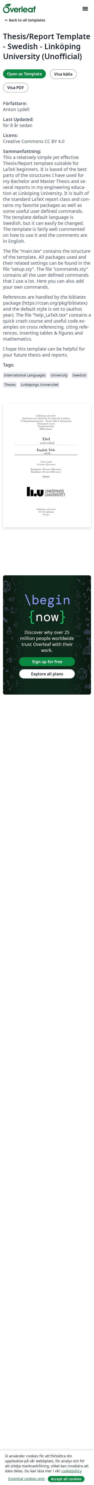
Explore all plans (47, 674)
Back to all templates (24, 20)
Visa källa (63, 74)
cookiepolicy (71, 1471)
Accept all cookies (66, 1479)
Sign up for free (47, 661)
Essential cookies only (26, 1478)
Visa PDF (15, 87)
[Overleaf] (19, 8)
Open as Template (24, 74)
